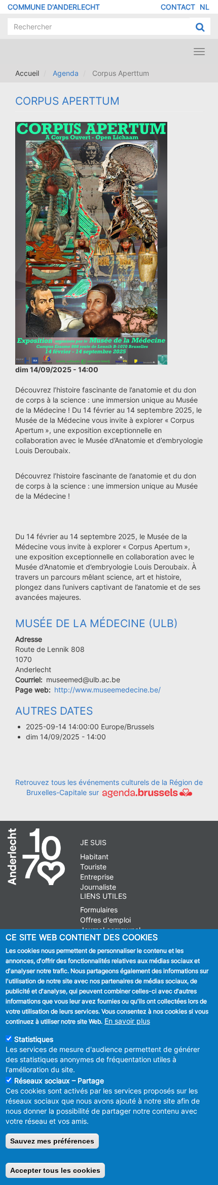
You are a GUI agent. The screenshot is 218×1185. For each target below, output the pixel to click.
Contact (178, 7)
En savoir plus (127, 1021)
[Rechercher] (200, 27)
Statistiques (33, 1039)
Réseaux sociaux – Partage (59, 1080)
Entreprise (97, 876)
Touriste (93, 866)
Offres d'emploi (105, 919)
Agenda (66, 73)
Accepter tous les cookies (55, 1170)
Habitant (94, 856)
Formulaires (99, 909)
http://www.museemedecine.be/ (107, 689)
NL (204, 7)
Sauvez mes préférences (52, 1141)
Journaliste (98, 887)
